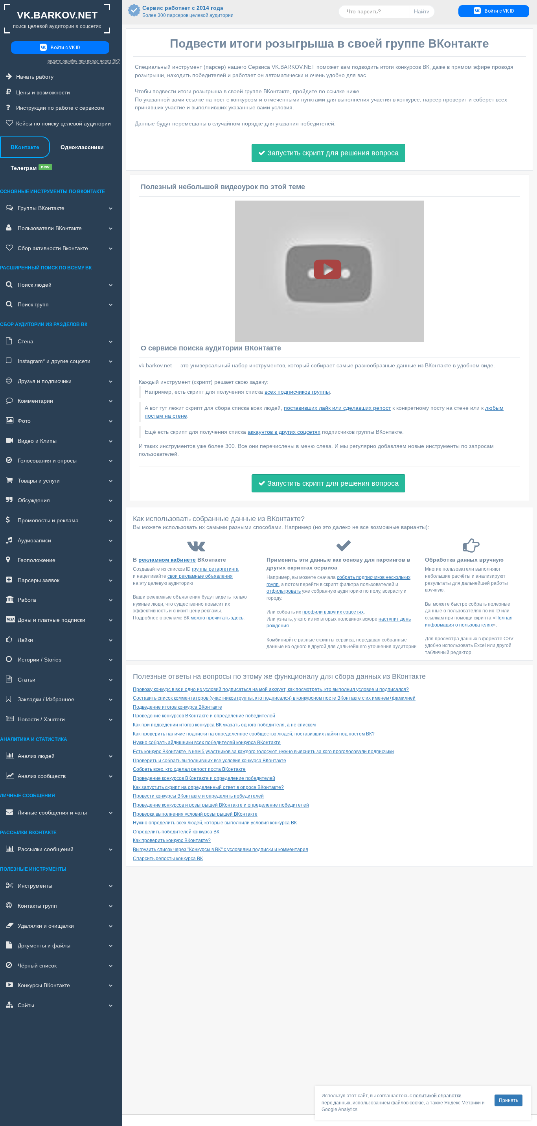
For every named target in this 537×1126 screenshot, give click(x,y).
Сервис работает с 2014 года (182, 11)
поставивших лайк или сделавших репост (337, 408)
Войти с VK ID (65, 47)
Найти (422, 11)
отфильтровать (284, 591)
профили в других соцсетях (333, 612)
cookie (417, 1103)
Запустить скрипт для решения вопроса (332, 153)
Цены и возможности (43, 92)
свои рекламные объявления (200, 576)
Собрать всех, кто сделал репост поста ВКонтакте (189, 769)
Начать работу (34, 77)
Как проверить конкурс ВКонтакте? (172, 840)
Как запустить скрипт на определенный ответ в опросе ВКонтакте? (208, 787)
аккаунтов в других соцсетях (284, 432)
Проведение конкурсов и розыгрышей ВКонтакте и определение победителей (221, 805)
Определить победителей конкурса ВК (176, 832)
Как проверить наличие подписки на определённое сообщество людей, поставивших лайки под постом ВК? (254, 734)
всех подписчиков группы (297, 392)
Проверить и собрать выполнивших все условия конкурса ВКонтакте (209, 760)
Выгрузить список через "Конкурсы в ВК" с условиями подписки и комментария (220, 849)
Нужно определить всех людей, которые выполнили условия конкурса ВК (215, 823)
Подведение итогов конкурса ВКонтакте (177, 707)
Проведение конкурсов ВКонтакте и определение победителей (204, 716)
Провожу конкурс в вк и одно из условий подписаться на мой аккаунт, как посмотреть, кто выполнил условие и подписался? (271, 689)
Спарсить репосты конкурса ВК (168, 858)
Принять (508, 1100)
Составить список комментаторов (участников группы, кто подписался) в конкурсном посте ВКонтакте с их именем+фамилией (274, 698)
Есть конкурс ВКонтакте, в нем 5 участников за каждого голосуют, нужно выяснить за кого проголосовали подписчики (263, 751)
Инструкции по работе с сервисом (60, 108)
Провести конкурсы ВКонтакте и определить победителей (198, 796)
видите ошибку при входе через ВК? (84, 61)
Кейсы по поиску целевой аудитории (63, 123)
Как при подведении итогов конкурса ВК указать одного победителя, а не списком (224, 725)
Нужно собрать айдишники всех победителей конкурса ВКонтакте (207, 742)
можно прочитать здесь (217, 618)
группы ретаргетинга (215, 569)
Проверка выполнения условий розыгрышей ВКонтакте (195, 814)
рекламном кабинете (167, 560)
